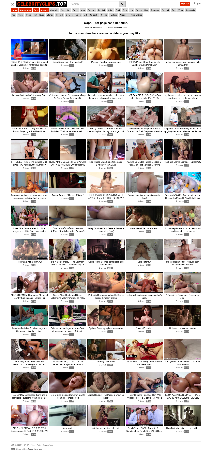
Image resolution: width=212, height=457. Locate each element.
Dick (125, 10)
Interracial (190, 10)
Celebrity (54, 10)
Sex (63, 10)
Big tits (139, 10)
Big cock (165, 10)
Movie (20, 15)
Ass (13, 15)
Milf (35, 15)
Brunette (155, 10)
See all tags (136, 15)
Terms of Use (48, 445)
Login (197, 3)
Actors (44, 10)
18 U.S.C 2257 (16, 445)
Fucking (113, 15)
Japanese (124, 15)
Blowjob (69, 15)
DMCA (26, 445)
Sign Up (185, 3)
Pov (174, 10)
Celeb (78, 15)
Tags (36, 10)
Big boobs (94, 15)
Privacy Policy (35, 445)
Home (14, 10)
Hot (131, 10)
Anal (83, 10)
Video (180, 10)
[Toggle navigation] (13, 3)
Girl (85, 15)
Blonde (50, 15)
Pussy (75, 10)
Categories (25, 10)
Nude (41, 15)
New (146, 10)
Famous (91, 10)
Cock (28, 15)
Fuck (118, 10)
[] (122, 4)
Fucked (59, 15)
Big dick (101, 10)
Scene (104, 15)
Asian (110, 10)
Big (68, 10)
